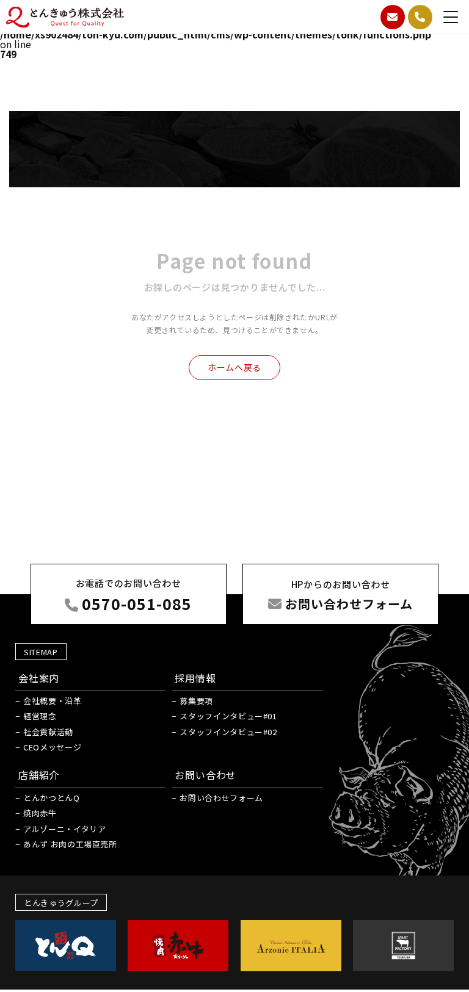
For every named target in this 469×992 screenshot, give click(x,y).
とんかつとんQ (51, 797)
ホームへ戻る (234, 367)
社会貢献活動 (48, 732)
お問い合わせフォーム (221, 797)
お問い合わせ (205, 774)
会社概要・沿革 (52, 700)
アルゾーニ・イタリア (64, 829)
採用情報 (195, 677)
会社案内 (38, 677)
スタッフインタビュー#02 (228, 732)
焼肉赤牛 (40, 813)
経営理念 (40, 716)
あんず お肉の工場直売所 (70, 844)
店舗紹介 (38, 774)
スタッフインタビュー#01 (228, 716)
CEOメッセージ (52, 747)
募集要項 (196, 700)
